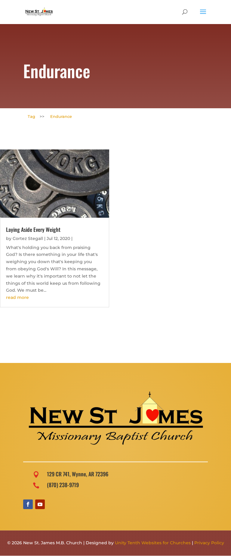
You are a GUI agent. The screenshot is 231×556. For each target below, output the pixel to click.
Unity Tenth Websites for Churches (153, 542)
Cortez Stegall (28, 238)
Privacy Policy (209, 542)
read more (17, 297)
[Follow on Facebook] (28, 504)
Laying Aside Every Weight (33, 229)
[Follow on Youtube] (40, 504)
